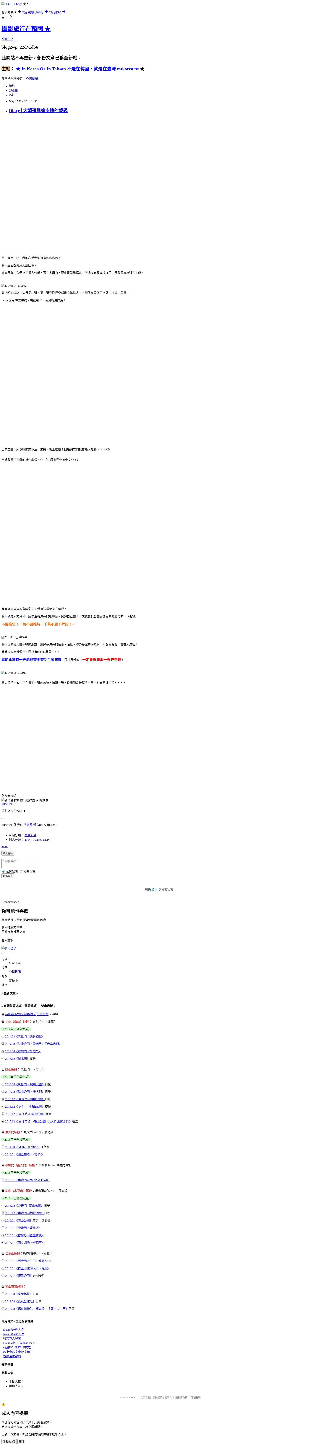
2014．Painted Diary (37, 839)
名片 (12, 94)
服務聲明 (196, 1397)
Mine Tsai (7, 803)
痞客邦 (28, 824)
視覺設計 (30, 835)
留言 (36, 824)
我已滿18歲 (9, 1441)
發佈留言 (8, 876)
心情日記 (32, 78)
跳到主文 (7, 39)
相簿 (12, 86)
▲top (4, 846)
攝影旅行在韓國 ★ (26, 28)
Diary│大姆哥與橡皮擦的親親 (38, 110)
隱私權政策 (181, 1397)
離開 (21, 1441)
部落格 (13, 90)
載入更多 (8, 853)
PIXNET (133, 1397)
